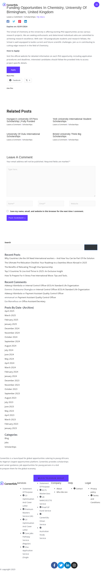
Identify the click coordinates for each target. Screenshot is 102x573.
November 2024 (12, 332)
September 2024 (12, 341)
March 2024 (10, 367)
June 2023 (9, 406)
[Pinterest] (19, 21)
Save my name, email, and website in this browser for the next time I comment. (47, 211)
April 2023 (9, 415)
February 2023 (11, 423)
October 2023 (11, 389)
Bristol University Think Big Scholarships (67, 135)
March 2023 (10, 419)
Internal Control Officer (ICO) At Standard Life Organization (52, 285)
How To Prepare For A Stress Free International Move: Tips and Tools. (36, 275)
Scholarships (30, 17)
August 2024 (10, 345)
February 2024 (11, 371)
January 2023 (11, 428)
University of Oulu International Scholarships (23, 135)
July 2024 (9, 350)
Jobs (6, 442)
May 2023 (9, 411)
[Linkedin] (25, 21)
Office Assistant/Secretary (33, 301)
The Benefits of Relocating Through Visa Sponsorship (29, 267)
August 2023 (10, 397)
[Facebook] (8, 21)
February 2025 (11, 319)
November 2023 (12, 384)
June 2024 (9, 354)
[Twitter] (13, 21)
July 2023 (9, 402)
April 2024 (9, 363)
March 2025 (10, 315)
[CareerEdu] (10, 4)
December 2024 (12, 328)
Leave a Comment (14, 17)
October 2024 (11, 337)
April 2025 (9, 311)
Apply (13, 70)
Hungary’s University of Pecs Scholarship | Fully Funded (22, 120)
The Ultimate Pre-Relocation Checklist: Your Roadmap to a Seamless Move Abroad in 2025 (46, 262)
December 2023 (12, 380)
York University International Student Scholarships (72, 120)
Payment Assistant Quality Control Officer (45, 293)
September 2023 (12, 393)
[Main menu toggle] (96, 4)
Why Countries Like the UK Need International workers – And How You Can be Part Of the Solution (49, 258)
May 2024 (9, 358)
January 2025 (11, 324)
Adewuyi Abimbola (13, 285)
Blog (7, 438)
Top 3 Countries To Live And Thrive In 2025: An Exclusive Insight (34, 271)
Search (8, 242)
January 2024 (11, 376)
